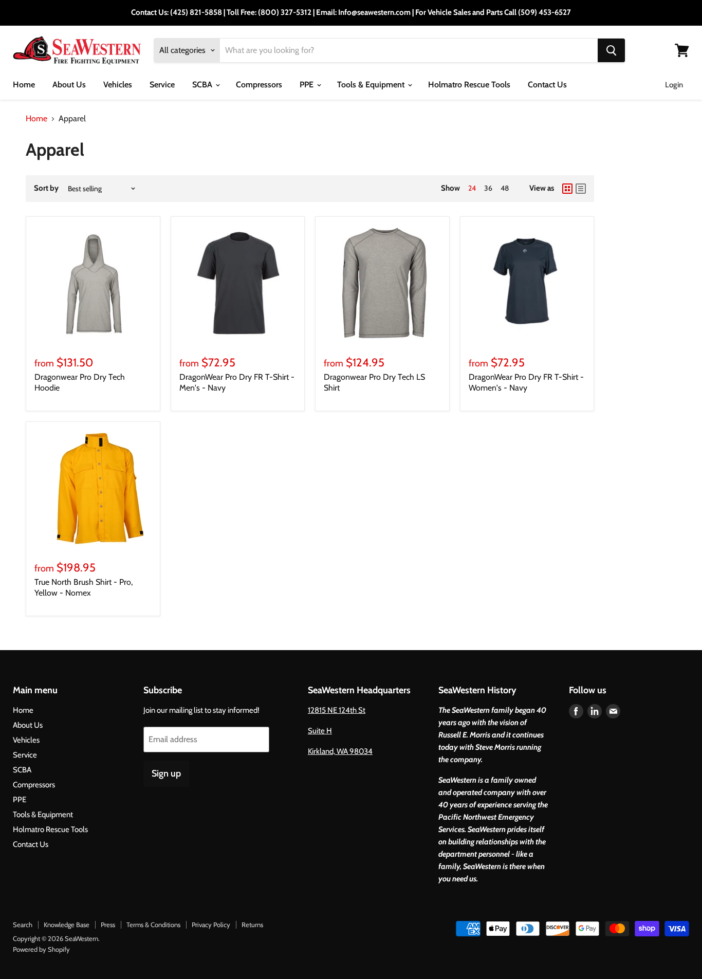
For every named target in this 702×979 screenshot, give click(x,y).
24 (472, 188)
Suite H (320, 730)
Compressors (259, 84)
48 (505, 188)
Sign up (166, 773)
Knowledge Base (66, 924)
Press (108, 924)
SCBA (203, 84)
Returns (252, 924)
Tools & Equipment (372, 84)
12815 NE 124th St (336, 710)
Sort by (46, 188)
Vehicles (117, 84)
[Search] (611, 50)
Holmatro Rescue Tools (469, 84)
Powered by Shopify (41, 949)
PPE (308, 84)
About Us (69, 84)
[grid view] (567, 188)
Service (162, 84)
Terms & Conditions (153, 924)
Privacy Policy (211, 924)
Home (24, 84)
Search (22, 924)
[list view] (581, 188)
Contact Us (547, 84)
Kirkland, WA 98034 (340, 751)
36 (488, 188)
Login (674, 84)
